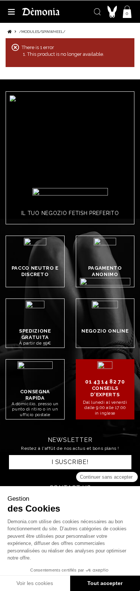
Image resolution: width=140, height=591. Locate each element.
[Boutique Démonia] (41, 11)
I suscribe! (70, 462)
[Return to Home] (9, 31)
